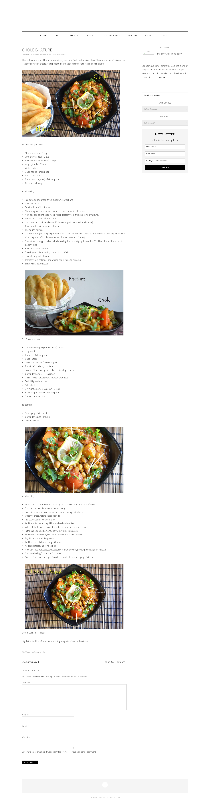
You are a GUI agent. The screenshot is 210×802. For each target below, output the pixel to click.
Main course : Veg (38, 652)
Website (26, 737)
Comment (26, 682)
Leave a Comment (59, 54)
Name (25, 714)
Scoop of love (105, 15)
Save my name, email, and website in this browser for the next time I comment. (59, 751)
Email (25, 726)
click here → (159, 77)
